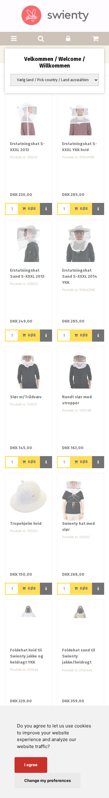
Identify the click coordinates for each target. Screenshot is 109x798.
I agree (31, 764)
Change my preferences (47, 780)
